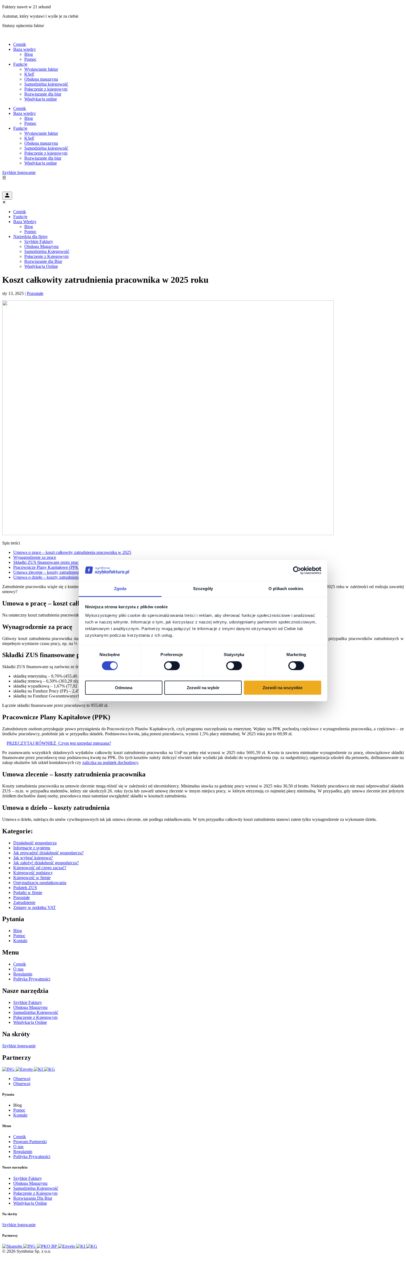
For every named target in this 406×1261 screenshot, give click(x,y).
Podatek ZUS (25, 887)
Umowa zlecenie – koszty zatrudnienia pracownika (57, 572)
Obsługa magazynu (41, 79)
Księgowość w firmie (32, 877)
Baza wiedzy (24, 49)
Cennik (19, 44)
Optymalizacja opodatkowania (39, 882)
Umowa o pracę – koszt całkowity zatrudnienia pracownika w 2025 (72, 552)
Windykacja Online (41, 266)
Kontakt (20, 940)
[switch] (172, 665)
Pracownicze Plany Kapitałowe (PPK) (46, 567)
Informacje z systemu (31, 847)
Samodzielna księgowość (46, 84)
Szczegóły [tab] (203, 588)
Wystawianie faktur (41, 69)
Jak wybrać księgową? (33, 857)
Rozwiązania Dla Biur (32, 1198)
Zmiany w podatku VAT (34, 907)
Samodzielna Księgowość (46, 251)
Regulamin (22, 974)
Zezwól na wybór (203, 687)
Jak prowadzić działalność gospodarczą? (48, 852)
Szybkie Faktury (38, 241)
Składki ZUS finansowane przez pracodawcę (52, 562)
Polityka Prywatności (31, 979)
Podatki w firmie (27, 892)
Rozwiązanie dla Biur (43, 261)
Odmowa (123, 687)
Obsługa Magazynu (41, 246)
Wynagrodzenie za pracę (34, 557)
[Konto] (7, 196)
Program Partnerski (30, 1141)
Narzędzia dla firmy (30, 236)
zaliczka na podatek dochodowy (110, 762)
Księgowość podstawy (33, 872)
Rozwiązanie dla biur (42, 94)
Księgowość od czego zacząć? (39, 867)
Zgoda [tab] (120, 588)
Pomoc (30, 59)
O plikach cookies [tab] (285, 588)
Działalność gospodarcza (35, 842)
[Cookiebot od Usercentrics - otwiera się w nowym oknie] (297, 570)
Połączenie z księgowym (45, 89)
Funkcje (20, 64)
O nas (18, 969)
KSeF (29, 74)
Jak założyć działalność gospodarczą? (46, 862)
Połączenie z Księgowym (46, 256)
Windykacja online (40, 99)
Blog (28, 54)
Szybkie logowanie (19, 172)
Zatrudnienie (24, 902)
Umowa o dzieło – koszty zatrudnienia (46, 577)
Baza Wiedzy (24, 221)
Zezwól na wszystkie (282, 687)
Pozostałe (35, 293)
